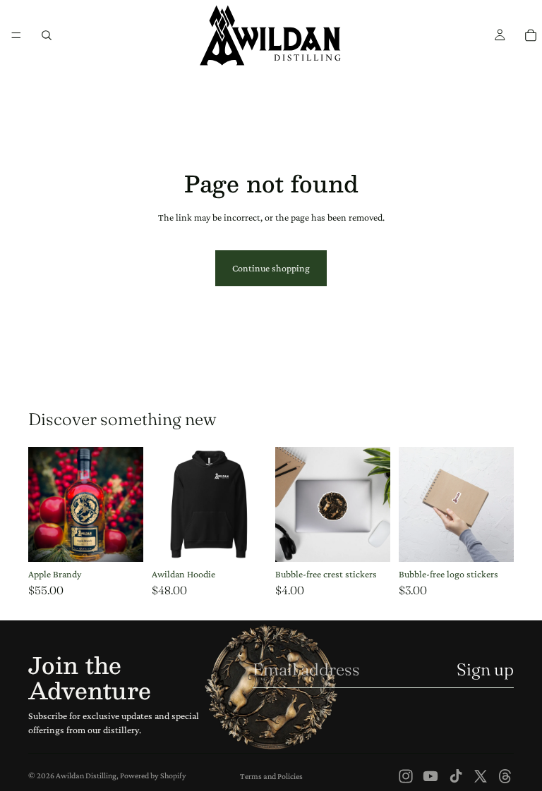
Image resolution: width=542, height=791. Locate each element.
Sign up (485, 669)
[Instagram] (405, 776)
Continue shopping (271, 268)
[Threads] (505, 776)
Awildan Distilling (86, 775)
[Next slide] (374, 504)
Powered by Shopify (153, 775)
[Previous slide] (290, 504)
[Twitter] (480, 776)
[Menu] (16, 35)
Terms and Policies (271, 776)
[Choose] (245, 540)
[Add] (121, 540)
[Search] (46, 35)
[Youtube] (430, 776)
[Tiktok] (455, 776)
